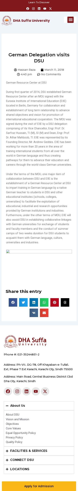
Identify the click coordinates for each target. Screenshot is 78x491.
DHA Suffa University (31, 20)
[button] (70, 20)
